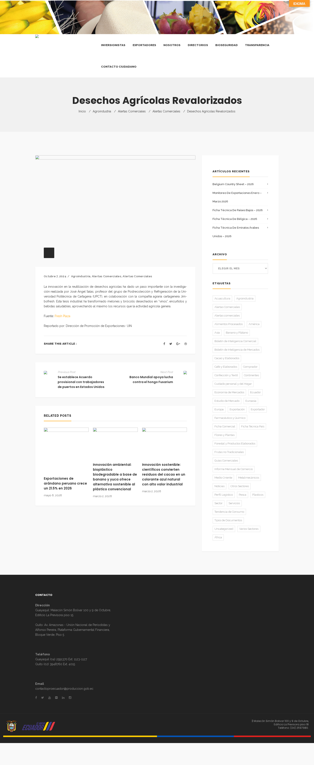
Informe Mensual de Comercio (233, 469)
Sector (218, 503)
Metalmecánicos (248, 477)
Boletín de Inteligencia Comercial (235, 341)
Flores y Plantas (224, 435)
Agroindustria (102, 111)
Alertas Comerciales (166, 111)
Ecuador (255, 392)
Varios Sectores (248, 528)
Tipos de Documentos (228, 520)
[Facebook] (164, 343)
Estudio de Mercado (226, 400)
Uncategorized (223, 528)
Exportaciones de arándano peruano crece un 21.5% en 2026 (65, 483)
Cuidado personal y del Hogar (233, 383)
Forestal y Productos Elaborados (234, 443)
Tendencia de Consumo (229, 511)
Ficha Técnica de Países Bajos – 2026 (238, 210)
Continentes (251, 375)
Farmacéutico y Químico (229, 418)
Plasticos (257, 494)
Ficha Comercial (224, 426)
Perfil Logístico (223, 494)
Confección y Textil (226, 375)
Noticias (219, 486)
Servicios (234, 503)
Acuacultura (222, 298)
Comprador (250, 366)
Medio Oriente (223, 477)
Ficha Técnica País (252, 426)
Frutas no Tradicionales (229, 452)
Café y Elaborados (225, 366)
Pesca (242, 494)
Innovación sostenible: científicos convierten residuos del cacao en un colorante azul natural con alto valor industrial (163, 474)
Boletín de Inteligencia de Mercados (237, 349)
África (218, 537)
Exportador (258, 409)
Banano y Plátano (237, 332)
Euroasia (250, 400)
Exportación (237, 409)
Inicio (82, 111)
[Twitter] (170, 343)
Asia (217, 332)
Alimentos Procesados (228, 324)
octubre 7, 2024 (55, 276)
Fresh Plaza (62, 316)
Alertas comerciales (132, 111)
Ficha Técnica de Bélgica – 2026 (235, 219)
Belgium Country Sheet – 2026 (233, 184)
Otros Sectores (239, 486)
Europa (219, 409)
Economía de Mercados (229, 392)
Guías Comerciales (226, 460)
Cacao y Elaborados (226, 358)
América (254, 324)
